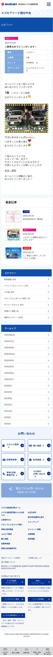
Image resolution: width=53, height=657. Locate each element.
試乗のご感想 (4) (11, 311)
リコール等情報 (38, 599)
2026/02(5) (9, 373)
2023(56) (8, 398)
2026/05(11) (9, 354)
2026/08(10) (9, 335)
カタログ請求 (6, 534)
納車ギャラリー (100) (13, 317)
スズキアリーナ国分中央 (16, 12)
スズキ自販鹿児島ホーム (11, 508)
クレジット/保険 (34, 529)
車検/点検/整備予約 (8, 548)
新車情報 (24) (10, 279)
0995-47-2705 (26, 492)
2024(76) (8, 392)
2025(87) (8, 386)
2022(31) (8, 405)
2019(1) (7, 424)
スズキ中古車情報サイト (11, 615)
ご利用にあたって (35, 558)
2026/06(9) (9, 348)
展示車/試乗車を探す (36, 517)
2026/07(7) (9, 341)
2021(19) (8, 411)
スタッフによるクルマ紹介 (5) (17, 298)
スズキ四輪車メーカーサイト (11, 582)
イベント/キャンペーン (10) (16, 286)
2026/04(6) (9, 360)
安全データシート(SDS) (10, 558)
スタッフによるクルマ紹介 (11, 525)
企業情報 (31, 534)
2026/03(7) (9, 367)
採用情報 (31, 539)
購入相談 (4, 539)
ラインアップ (33, 522)
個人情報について (8, 562)
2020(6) (7, 417)
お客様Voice (6, 520)
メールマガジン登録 (11, 599)
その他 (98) (9, 292)
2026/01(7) (9, 379)
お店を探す (32, 512)
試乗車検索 (5, 544)
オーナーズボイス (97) (14, 305)
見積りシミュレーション (38, 582)
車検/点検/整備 (7, 529)
